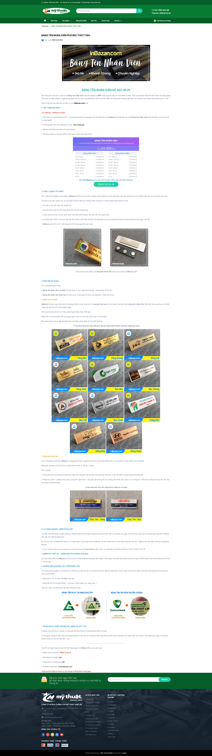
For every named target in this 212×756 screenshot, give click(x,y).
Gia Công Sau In (91, 734)
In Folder (111, 711)
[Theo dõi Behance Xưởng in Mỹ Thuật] (57, 734)
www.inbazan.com (65, 667)
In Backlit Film (90, 715)
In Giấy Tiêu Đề (113, 721)
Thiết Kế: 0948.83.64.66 (161, 13)
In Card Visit (112, 708)
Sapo (125, 753)
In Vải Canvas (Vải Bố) (93, 722)
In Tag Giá (111, 718)
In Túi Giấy (111, 714)
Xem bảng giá (78, 125)
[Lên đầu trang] (207, 751)
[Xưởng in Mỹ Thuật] (61, 697)
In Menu (110, 734)
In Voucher (111, 727)
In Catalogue (112, 705)
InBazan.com (79, 103)
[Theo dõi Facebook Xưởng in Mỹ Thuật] (43, 734)
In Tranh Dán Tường (92, 725)
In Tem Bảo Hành (91, 728)
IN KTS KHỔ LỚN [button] (92, 695)
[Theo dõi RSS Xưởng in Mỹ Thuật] (52, 734)
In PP (87, 712)
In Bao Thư (111, 737)
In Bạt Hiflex (90, 699)
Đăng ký (164, 679)
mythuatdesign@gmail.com (53, 717)
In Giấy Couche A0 (92, 718)
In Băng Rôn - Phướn (93, 702)
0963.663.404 (54, 2)
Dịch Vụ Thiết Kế (91, 731)
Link (60, 657)
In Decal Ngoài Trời (92, 706)
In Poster (111, 724)
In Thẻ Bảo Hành (113, 730)
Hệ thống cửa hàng (164, 21)
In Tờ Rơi (111, 702)
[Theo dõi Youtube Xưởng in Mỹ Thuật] (61, 734)
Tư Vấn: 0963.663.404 (160, 10)
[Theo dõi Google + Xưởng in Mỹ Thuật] (48, 734)
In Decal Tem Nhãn (92, 709)
